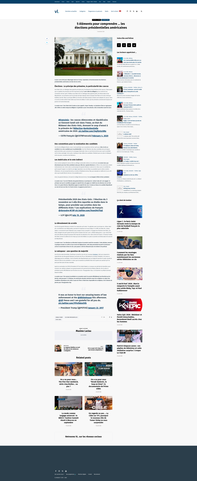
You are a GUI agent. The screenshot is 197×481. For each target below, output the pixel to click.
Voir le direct (116, 11)
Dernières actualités (71, 11)
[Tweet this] (46, 42)
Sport (73, 1)
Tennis (103, 365)
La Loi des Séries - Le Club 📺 (127, 332)
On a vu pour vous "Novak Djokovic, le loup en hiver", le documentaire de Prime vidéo (98, 384)
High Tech (77, 1)
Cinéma (125, 87)
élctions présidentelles (71, 317)
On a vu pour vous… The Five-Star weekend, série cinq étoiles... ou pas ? (68, 382)
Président (95, 254)
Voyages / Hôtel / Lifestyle (92, 1)
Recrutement (97, 474)
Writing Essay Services (129, 188)
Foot (121, 208)
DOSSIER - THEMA (96, 19)
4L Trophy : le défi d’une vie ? (131, 161)
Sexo (100, 1)
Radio (106, 11)
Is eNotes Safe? (127, 134)
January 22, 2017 (96, 308)
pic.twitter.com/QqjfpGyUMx (92, 131)
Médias (98, 365)
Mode (104, 1)
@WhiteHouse (85, 297)
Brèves (130, 116)
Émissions (114, 1)
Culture (68, 1)
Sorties (83, 1)
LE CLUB (137, 332)
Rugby (125, 118)
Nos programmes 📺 (71, 474)
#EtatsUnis (63, 120)
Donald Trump (59, 317)
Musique (127, 270)
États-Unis (58, 319)
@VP (60, 300)
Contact (90, 474)
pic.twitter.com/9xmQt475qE (89, 210)
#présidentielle (90, 128)
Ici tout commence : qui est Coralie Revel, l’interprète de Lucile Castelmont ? (129, 91)
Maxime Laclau (83, 331)
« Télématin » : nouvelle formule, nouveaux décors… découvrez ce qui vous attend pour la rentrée (129, 76)
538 (76, 169)
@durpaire (63, 210)
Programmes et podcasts (95, 11)
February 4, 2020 (100, 136)
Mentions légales (82, 474)
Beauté (109, 1)
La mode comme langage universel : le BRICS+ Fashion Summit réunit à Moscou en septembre (68, 418)
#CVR (72, 210)
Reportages (126, 159)
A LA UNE (126, 58)
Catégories (82, 11)
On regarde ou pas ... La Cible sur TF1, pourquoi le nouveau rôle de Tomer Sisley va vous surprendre (98, 418)
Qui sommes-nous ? (59, 474)
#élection (78, 128)
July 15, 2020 (78, 215)
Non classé (126, 132)
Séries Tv (69, 365)
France (63, 1)
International (57, 1)
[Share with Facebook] (46, 38)
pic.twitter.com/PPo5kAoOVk (72, 303)
